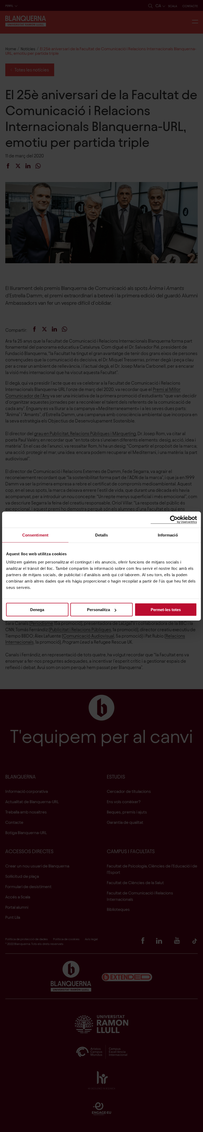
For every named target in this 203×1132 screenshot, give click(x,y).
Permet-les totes (166, 609)
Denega (37, 609)
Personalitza (98, 609)
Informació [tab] (168, 535)
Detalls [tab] (101, 535)
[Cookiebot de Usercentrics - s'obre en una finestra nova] (174, 519)
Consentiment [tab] (35, 535)
